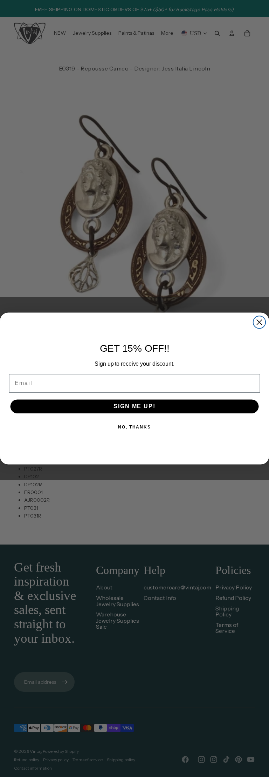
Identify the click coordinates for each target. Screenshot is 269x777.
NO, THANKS (134, 427)
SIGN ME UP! (134, 406)
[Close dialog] (259, 322)
